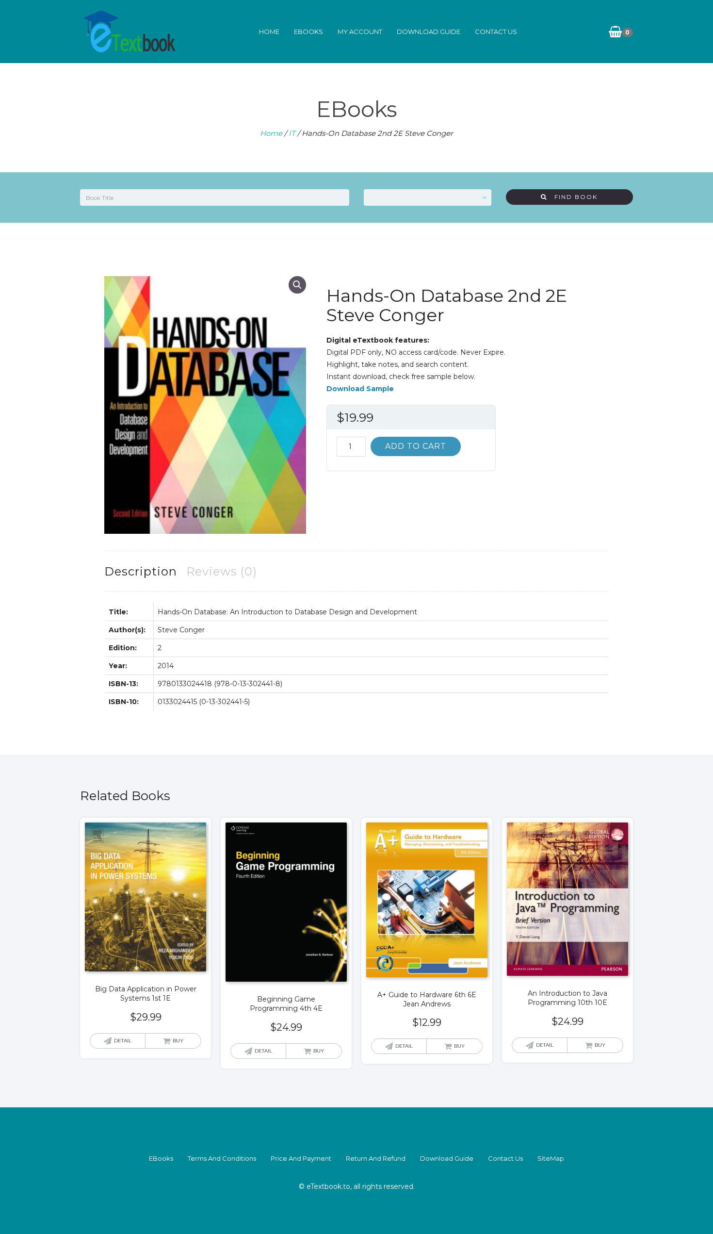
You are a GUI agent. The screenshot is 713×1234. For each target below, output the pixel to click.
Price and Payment (301, 1158)
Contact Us (496, 31)
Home (269, 31)
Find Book (572, 196)
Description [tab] (140, 571)
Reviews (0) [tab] (221, 571)
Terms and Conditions (222, 1158)
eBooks (308, 31)
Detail (122, 1040)
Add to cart (415, 446)
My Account (360, 31)
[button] (297, 285)
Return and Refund (375, 1158)
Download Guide (428, 31)
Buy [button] (178, 1040)
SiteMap (550, 1158)
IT (292, 133)
